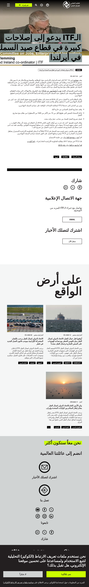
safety (67, 363)
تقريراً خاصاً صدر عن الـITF (51, 90)
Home (79, 70)
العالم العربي (23, 363)
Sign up (44, 468)
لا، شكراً (23, 574)
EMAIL (72, 219)
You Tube (37, 509)
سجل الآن (72, 241)
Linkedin (51, 516)
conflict (77, 363)
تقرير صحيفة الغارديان (71, 137)
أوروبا (56, 157)
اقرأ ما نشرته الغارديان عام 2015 (70, 145)
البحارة (57, 427)
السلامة (32, 363)
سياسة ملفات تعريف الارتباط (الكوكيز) (18, 582)
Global (65, 157)
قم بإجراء (25, 5)
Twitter (51, 509)
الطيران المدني (57, 363)
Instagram (44, 516)
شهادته (75, 80)
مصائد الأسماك (77, 157)
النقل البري (66, 427)
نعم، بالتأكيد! (66, 574)
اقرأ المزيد (31, 141)
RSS (37, 516)
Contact (44, 491)
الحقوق (40, 363)
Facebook (44, 509)
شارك (76, 180)
